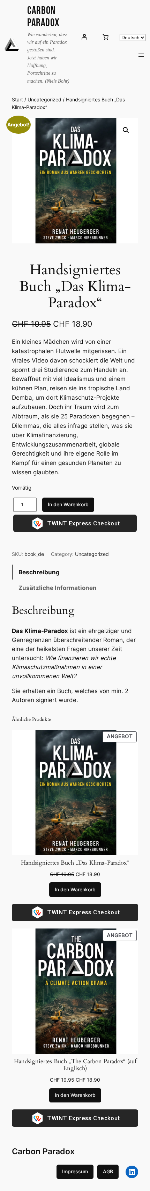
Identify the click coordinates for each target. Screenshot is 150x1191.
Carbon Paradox (43, 16)
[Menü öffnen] (141, 55)
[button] (126, 130)
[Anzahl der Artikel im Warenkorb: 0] (105, 37)
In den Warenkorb (68, 504)
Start (17, 99)
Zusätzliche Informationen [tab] (57, 587)
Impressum (75, 1171)
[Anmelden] (84, 37)
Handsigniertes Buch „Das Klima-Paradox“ (75, 862)
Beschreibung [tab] (39, 572)
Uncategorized (44, 99)
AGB (108, 1171)
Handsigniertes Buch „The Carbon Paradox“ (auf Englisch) (75, 1065)
